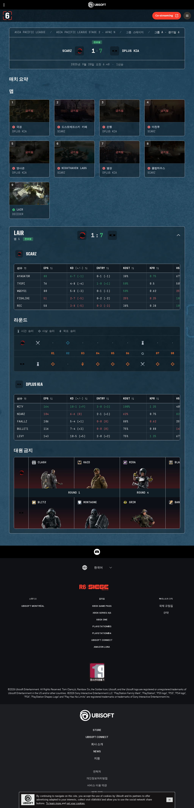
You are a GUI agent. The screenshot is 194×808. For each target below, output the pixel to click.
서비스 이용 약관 (97, 785)
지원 (97, 758)
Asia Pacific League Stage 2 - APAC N (85, 32)
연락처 (97, 771)
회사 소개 (97, 744)
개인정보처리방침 (97, 778)
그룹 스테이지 (135, 32)
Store (97, 730)
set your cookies (75, 803)
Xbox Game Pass (102, 606)
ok (169, 800)
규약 (166, 612)
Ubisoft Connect (97, 737)
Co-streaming (164, 15)
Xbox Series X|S (102, 612)
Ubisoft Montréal (32, 606)
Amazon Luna (102, 647)
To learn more (54, 803)
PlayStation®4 (101, 633)
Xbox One (101, 619)
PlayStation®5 (101, 626)
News (97, 751)
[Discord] (97, 552)
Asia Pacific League (30, 32)
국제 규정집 (166, 606)
